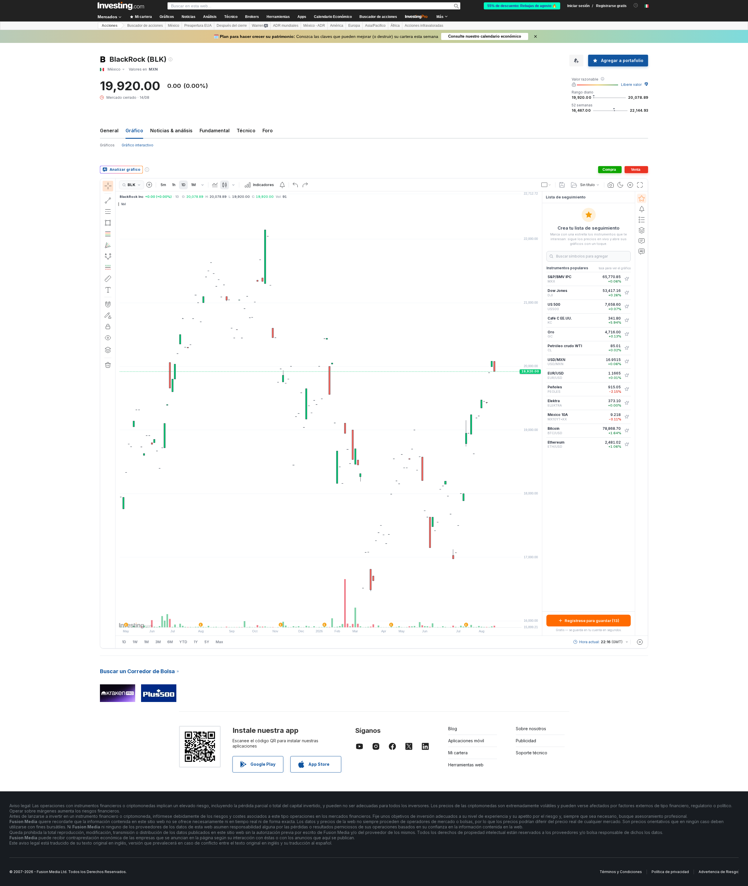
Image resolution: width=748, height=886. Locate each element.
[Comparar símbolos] (149, 184)
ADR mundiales (285, 26)
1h (173, 185)
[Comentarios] (641, 240)
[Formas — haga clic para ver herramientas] (108, 223)
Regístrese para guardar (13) (592, 620)
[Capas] (108, 350)
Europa (354, 26)
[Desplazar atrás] (329, 620)
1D (183, 185)
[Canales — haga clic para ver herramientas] (108, 211)
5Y (206, 642)
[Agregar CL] (627, 348)
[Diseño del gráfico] (546, 184)
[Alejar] (313, 620)
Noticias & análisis (171, 130)
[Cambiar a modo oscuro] (620, 184)
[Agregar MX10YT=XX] (627, 417)
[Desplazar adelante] (337, 620)
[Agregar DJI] (627, 293)
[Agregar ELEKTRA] (627, 403)
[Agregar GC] (627, 334)
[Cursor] (108, 186)
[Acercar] (321, 620)
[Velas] (224, 184)
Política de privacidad (670, 872)
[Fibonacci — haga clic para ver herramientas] (108, 234)
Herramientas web (465, 764)
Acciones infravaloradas (424, 26)
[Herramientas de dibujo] (117, 413)
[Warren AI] (641, 251)
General (109, 130)
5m (163, 185)
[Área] (214, 184)
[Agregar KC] (627, 320)
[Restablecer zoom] (345, 620)
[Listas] (641, 219)
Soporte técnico (531, 752)
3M (158, 642)
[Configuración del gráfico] (630, 184)
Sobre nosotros (531, 728)
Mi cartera (458, 752)
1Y (196, 642)
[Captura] (610, 184)
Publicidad (526, 740)
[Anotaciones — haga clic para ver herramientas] (108, 290)
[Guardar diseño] (562, 184)
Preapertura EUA (198, 26)
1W (135, 642)
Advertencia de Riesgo (718, 872)
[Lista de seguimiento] (641, 198)
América (336, 26)
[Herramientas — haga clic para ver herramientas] (108, 278)
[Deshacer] (295, 184)
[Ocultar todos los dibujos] (108, 337)
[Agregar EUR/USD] (627, 375)
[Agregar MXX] (627, 279)
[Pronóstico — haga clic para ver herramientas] (108, 267)
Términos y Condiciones (621, 872)
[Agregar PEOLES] (627, 389)
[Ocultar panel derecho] (540, 413)
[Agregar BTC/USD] (627, 431)
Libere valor (631, 84)
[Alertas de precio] (282, 184)
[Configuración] (639, 642)
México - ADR (314, 26)
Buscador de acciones (378, 17)
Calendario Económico (333, 17)
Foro (267, 130)
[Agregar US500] (627, 306)
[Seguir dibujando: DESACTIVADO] (108, 315)
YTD (183, 642)
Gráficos (107, 145)
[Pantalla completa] (639, 184)
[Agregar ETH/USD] (627, 444)
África (395, 26)
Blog (452, 728)
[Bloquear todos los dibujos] (108, 326)
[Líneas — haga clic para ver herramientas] (108, 200)
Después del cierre (232, 26)
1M (193, 185)
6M (170, 642)
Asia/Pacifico (375, 26)
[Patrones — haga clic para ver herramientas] (108, 256)
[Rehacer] (305, 184)
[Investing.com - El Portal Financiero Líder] (121, 6)
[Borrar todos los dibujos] (108, 365)
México (173, 26)
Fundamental (215, 130)
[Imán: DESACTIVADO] (108, 304)
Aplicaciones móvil (466, 740)
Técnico (246, 130)
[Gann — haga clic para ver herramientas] (108, 245)
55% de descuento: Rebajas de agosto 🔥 (522, 6)
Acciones (110, 26)
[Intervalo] (202, 184)
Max (219, 642)
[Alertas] (641, 209)
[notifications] (635, 5)
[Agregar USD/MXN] (627, 361)
